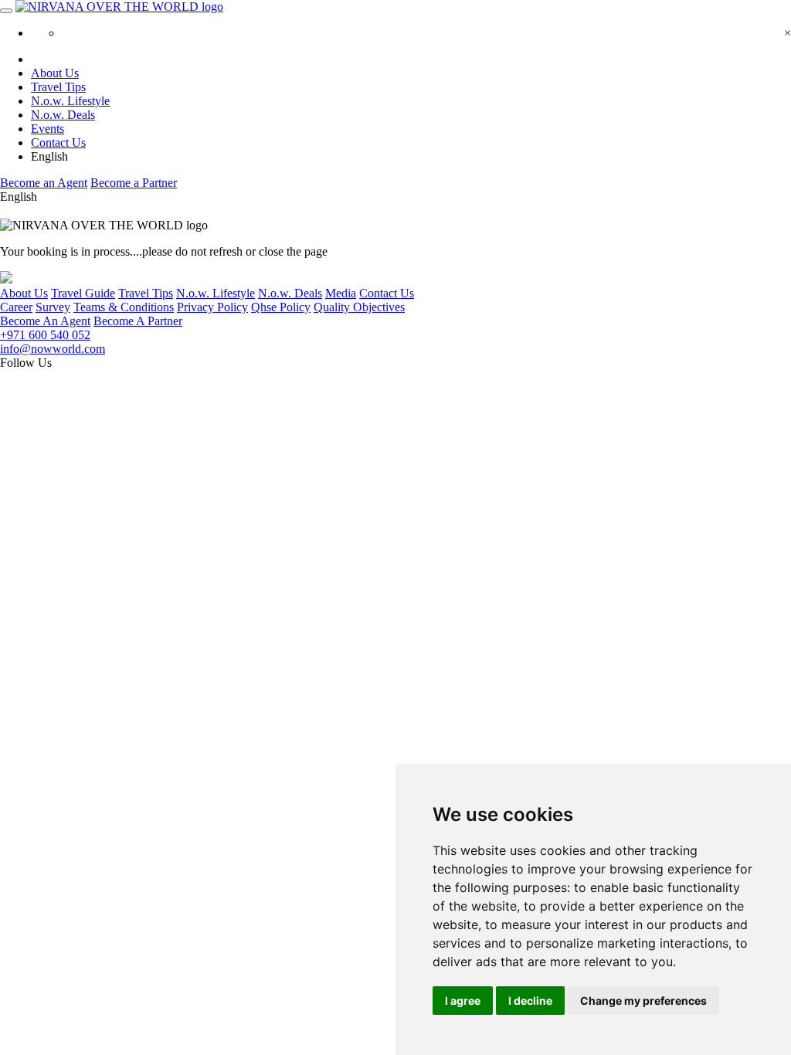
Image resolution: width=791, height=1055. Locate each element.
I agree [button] (462, 1000)
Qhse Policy (281, 307)
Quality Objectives (359, 307)
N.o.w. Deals (63, 114)
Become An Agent (45, 320)
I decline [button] (530, 1000)
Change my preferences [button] (643, 1000)
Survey (53, 307)
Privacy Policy (212, 307)
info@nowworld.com (52, 348)
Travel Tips (58, 86)
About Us (55, 73)
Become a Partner (133, 182)
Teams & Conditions (123, 307)
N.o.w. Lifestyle (70, 100)
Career (16, 307)
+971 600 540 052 (45, 334)
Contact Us (58, 142)
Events (47, 128)
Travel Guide (83, 293)
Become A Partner (137, 320)
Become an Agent (43, 182)
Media (340, 293)
